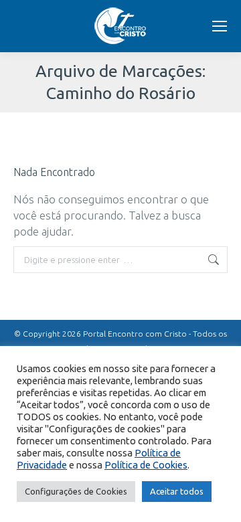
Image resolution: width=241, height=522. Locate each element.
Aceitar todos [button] (177, 491)
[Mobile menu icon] (220, 26)
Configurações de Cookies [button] (76, 491)
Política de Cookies (145, 464)
